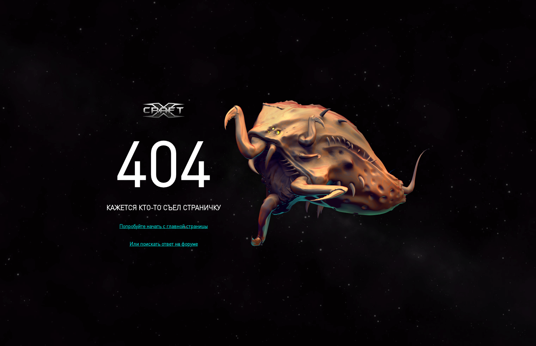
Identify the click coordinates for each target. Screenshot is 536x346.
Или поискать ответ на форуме (164, 243)
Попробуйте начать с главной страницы (163, 226)
